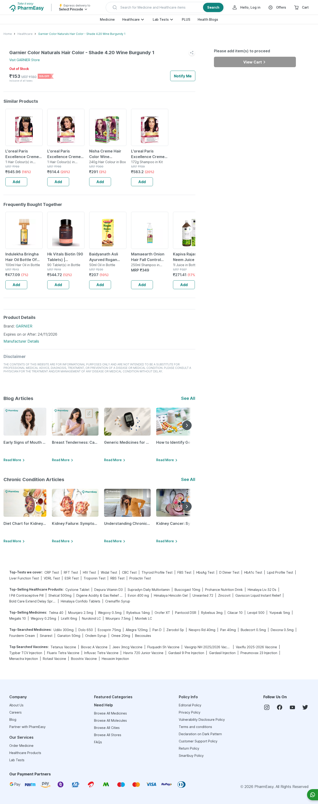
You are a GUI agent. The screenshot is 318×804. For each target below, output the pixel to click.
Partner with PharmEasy (27, 727)
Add (16, 181)
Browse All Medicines (110, 713)
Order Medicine (21, 746)
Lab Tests (161, 19)
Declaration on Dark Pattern (200, 734)
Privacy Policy (189, 712)
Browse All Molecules (110, 720)
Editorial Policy (190, 705)
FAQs (98, 742)
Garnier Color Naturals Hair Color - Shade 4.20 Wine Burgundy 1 (81, 34)
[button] (165, 7)
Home (7, 34)
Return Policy (189, 748)
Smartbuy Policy (191, 756)
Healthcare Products (25, 753)
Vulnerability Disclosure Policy (202, 719)
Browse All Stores (107, 735)
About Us (16, 705)
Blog (12, 719)
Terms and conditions (195, 727)
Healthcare (131, 19)
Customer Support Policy (198, 741)
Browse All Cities (107, 728)
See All (188, 398)
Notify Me (183, 76)
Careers (15, 712)
